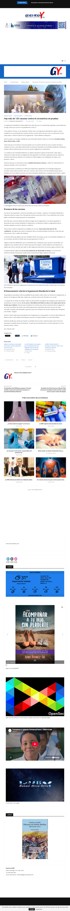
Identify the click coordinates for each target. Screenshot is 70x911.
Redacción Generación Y (16, 121)
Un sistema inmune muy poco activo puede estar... (51, 479)
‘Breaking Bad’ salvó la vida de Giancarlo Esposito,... (44, 2)
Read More (39, 909)
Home (5, 82)
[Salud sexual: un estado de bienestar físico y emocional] (51, 438)
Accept (32, 909)
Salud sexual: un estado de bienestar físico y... (51, 451)
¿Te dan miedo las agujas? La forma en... (19, 423)
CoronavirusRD (9, 359)
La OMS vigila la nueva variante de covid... (51, 423)
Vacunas (30, 359)
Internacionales (14, 82)
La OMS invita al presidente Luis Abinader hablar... (19, 479)
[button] (7, 634)
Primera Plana (28, 116)
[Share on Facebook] (39, 366)
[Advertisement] (35, 45)
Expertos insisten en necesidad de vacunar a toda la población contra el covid (12, 345)
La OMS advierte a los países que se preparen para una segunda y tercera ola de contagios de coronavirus (33, 346)
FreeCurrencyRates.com (12, 543)
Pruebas (23, 359)
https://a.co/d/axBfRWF (12, 668)
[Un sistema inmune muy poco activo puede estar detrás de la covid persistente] (51, 467)
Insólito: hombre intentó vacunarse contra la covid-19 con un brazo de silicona (54, 345)
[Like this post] (37, 366)
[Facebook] (30, 5)
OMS (17, 359)
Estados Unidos (25, 82)
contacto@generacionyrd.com (25, 875)
